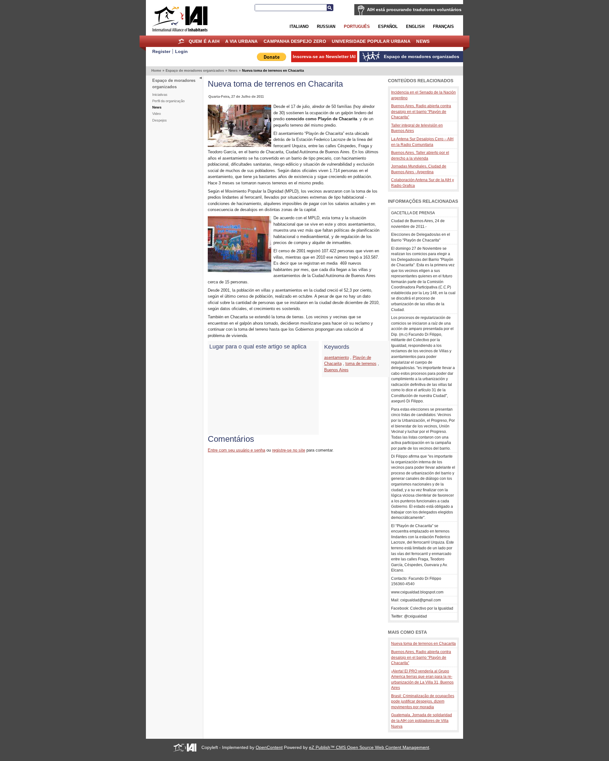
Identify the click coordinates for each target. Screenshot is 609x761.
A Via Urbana (241, 41)
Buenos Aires (336, 369)
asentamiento (336, 357)
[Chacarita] (239, 145)
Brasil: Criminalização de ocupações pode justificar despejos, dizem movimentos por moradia (422, 701)
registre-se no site (288, 450)
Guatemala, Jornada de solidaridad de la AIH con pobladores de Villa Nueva (421, 720)
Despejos (159, 120)
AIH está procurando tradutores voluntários (414, 9)
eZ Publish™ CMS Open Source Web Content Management (369, 747)
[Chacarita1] (239, 273)
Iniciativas (159, 94)
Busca (330, 7)
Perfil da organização (168, 101)
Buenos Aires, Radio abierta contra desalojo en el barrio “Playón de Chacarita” (421, 111)
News (422, 41)
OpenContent (269, 747)
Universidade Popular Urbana (371, 41)
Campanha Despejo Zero (295, 41)
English (415, 26)
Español (388, 26)
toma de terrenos (361, 363)
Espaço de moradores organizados (195, 70)
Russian (326, 26)
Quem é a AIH (204, 41)
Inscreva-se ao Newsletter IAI (324, 56)
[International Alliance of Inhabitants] (179, 18)
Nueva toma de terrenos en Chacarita (423, 643)
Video (156, 114)
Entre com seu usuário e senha (236, 450)
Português (357, 26)
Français (443, 26)
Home (181, 41)
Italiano (299, 26)
